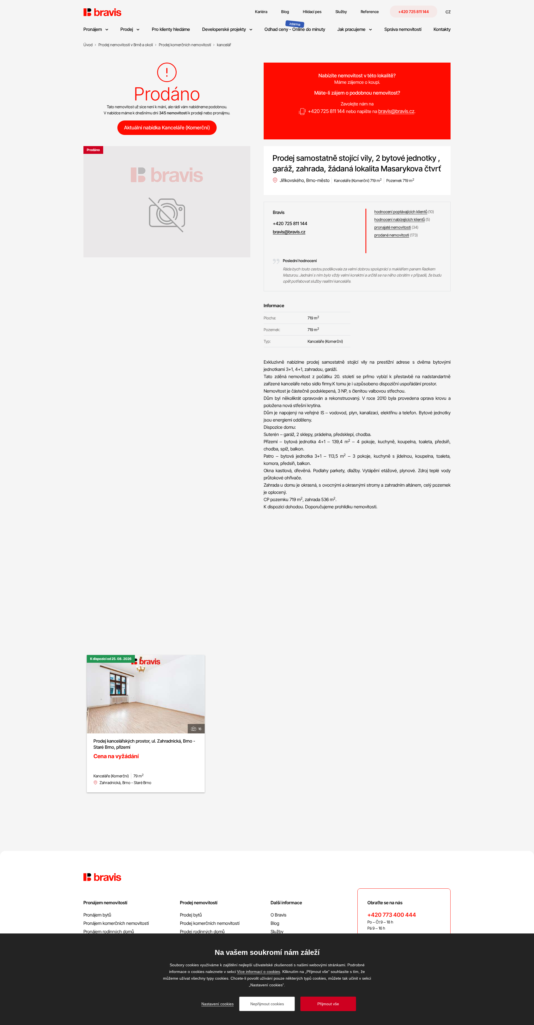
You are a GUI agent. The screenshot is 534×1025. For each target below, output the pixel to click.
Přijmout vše (328, 1004)
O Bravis (278, 915)
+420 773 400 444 (391, 914)
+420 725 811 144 (413, 11)
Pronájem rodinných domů (108, 931)
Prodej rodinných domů (202, 931)
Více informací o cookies (258, 971)
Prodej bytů (191, 915)
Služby (277, 931)
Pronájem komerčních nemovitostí (116, 923)
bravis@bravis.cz (396, 111)
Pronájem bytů (97, 915)
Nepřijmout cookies (267, 1004)
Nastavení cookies (217, 1004)
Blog (275, 923)
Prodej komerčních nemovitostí (209, 923)
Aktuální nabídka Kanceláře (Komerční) (167, 127)
